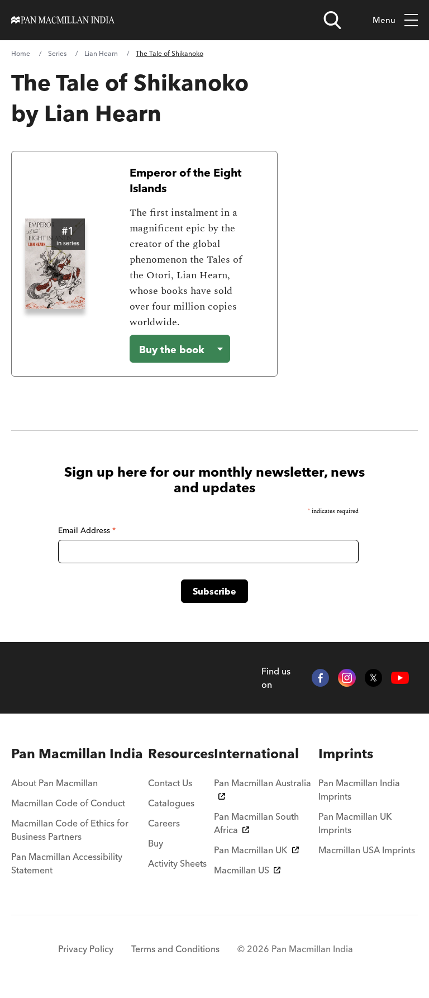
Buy (155, 843)
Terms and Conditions (175, 948)
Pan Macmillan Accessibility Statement (66, 863)
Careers (164, 823)
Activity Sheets (177, 863)
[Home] (63, 20)
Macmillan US (241, 870)
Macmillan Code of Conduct (68, 803)
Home (20, 53)
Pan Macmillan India (77, 753)
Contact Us (170, 782)
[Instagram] (347, 678)
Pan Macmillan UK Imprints (355, 823)
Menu (384, 20)
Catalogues (171, 803)
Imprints (345, 753)
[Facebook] (321, 678)
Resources (181, 753)
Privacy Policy (85, 948)
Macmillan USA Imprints (366, 850)
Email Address (87, 530)
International (256, 753)
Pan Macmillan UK (251, 850)
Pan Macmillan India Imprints (359, 789)
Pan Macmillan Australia (262, 782)
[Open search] (332, 20)
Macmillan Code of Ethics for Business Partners (69, 830)
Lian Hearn (101, 53)
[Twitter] (374, 678)
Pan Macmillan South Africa (256, 823)
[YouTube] (400, 678)
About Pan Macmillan (54, 782)
